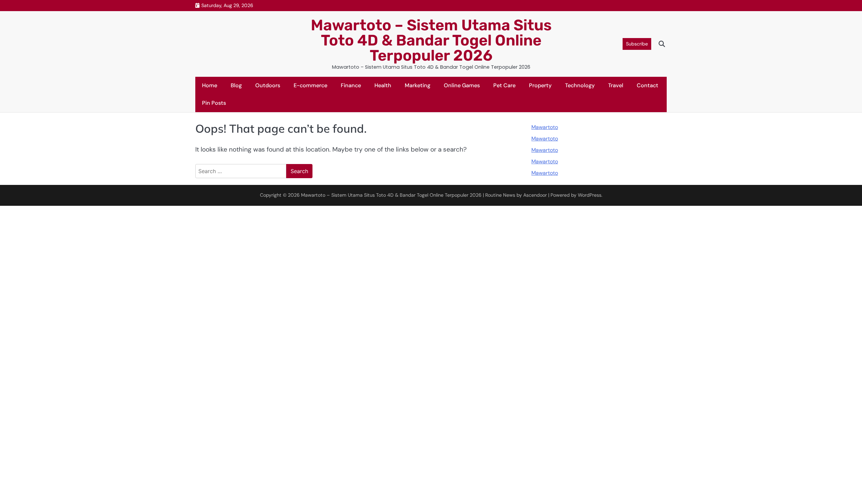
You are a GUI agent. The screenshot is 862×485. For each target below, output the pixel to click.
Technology (580, 85)
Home (209, 85)
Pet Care (504, 85)
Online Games (462, 85)
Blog (236, 85)
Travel (615, 85)
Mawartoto (544, 127)
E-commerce (310, 85)
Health (382, 85)
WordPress (589, 195)
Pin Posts (214, 102)
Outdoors (267, 85)
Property (540, 85)
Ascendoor (535, 195)
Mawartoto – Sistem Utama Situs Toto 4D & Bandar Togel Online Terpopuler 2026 (431, 40)
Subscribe (637, 44)
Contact (647, 85)
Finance (351, 85)
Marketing (417, 85)
